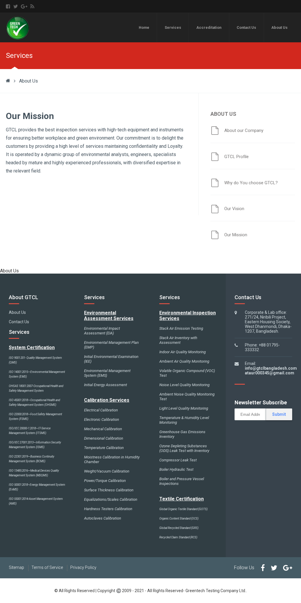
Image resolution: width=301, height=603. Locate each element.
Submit (279, 414)
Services (173, 27)
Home (144, 27)
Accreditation (208, 27)
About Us (279, 27)
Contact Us (246, 27)
